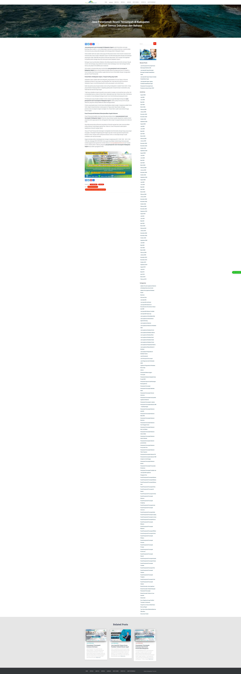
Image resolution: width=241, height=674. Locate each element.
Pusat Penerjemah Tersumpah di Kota (148, 493)
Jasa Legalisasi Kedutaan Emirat (147, 330)
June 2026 (142, 99)
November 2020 (143, 235)
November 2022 (143, 201)
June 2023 (142, 184)
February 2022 (143, 206)
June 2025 (142, 128)
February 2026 (143, 109)
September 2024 (143, 150)
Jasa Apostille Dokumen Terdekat (147, 311)
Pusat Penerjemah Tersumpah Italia (147, 512)
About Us (116, 2)
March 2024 (142, 165)
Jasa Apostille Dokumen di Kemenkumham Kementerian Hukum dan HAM (147, 306)
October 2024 (143, 148)
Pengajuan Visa (143, 475)
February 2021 (143, 228)
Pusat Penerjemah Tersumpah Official (148, 531)
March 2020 (142, 250)
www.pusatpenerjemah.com (117, 142)
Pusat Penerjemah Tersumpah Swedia (148, 558)
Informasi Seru (143, 297)
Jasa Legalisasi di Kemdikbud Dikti (147, 316)
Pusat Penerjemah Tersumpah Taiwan (148, 560)
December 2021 (143, 208)
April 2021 (142, 223)
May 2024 (142, 160)
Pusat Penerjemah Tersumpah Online (148, 533)
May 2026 (142, 102)
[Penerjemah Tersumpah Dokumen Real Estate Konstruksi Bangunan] (145, 635)
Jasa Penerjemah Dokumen (93, 186)
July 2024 (142, 155)
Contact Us (143, 2)
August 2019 (143, 267)
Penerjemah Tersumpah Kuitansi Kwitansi (93, 646)
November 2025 (143, 116)
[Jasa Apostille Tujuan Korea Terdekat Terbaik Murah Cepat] (120, 635)
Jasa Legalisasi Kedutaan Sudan (147, 339)
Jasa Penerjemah (94, 184)
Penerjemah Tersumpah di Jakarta (147, 402)
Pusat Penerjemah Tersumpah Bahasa (148, 477)
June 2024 (142, 157)
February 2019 (143, 279)
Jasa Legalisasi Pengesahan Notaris (148, 344)
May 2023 (142, 187)
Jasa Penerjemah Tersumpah (146, 358)
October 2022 (143, 203)
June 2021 (142, 218)
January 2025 (143, 140)
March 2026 (142, 106)
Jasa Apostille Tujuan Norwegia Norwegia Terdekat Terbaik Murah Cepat (147, 72)
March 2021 (142, 225)
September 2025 (143, 121)
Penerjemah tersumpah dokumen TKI (148, 454)
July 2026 (142, 97)
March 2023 (142, 191)
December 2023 (143, 172)
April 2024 (142, 162)
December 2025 (143, 114)
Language (129, 2)
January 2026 (143, 111)
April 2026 (142, 104)
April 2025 (142, 133)
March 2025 (142, 136)
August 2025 (143, 123)
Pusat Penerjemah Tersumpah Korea (148, 519)
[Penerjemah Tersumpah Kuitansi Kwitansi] (96, 635)
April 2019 (142, 274)
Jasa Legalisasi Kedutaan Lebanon (147, 332)
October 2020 (143, 237)
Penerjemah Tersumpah (145, 386)
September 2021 (143, 211)
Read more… (98, 657)
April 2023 (142, 189)
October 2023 (143, 174)
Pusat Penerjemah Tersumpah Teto (147, 567)
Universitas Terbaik (144, 613)
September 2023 (143, 177)
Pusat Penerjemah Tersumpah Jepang (148, 514)
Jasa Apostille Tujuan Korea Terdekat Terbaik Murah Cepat (120, 646)
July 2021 (142, 216)
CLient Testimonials (151, 2)
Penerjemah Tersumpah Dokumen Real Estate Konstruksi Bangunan (142, 647)
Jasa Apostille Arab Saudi (145, 302)
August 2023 (143, 179)
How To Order (136, 2)
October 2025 (143, 119)
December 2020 (143, 233)
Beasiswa (142, 294)
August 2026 (143, 94)
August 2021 (143, 213)
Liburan (142, 370)
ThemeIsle (154, 671)
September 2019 (143, 264)
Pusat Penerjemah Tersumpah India (147, 505)
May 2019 (142, 271)
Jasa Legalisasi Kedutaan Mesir (147, 334)
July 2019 (142, 269)
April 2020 (142, 247)
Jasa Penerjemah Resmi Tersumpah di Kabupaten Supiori (95, 189)
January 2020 (143, 254)
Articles (111, 2)
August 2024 (143, 153)
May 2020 (142, 245)
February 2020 (143, 252)
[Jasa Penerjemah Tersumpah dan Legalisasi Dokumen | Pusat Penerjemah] (91, 2)
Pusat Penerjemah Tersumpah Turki (147, 579)
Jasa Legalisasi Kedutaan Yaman (147, 342)
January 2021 (143, 230)
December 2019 (143, 257)
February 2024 (143, 167)
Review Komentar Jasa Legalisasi (147, 586)
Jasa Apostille (143, 299)
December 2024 (143, 143)
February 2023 (143, 194)
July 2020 (142, 242)
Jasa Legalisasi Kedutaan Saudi (147, 337)
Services (123, 2)
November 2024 (143, 145)
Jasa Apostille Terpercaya (145, 313)
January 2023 (143, 196)
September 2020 (143, 240)
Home (106, 2)
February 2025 (143, 138)
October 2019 (143, 262)
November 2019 (143, 259)
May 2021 (142, 220)
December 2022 (143, 199)
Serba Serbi (101, 184)
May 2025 (142, 131)
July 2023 (142, 182)
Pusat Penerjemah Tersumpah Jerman (148, 517)
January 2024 (143, 170)
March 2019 (142, 276)
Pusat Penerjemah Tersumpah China (147, 486)
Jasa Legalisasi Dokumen (145, 323)
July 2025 (142, 126)
